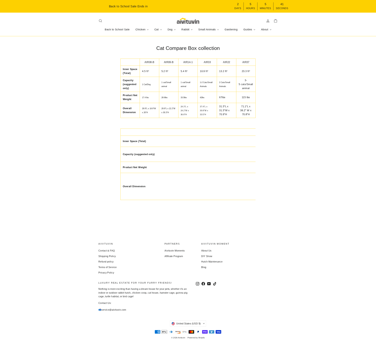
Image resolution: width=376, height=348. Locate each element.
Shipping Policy (107, 256)
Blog (203, 267)
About (265, 29)
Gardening (231, 29)
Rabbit (185, 29)
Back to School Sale (117, 29)
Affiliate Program (173, 256)
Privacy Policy (106, 272)
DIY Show (206, 256)
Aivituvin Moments (174, 250)
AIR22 (226, 62)
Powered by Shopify (196, 338)
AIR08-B (149, 62)
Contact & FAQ (106, 250)
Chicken (140, 29)
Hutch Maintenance (212, 261)
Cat (157, 29)
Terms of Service (107, 267)
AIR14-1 (188, 62)
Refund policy (106, 261)
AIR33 (207, 62)
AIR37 (245, 62)
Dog (170, 29)
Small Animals (207, 29)
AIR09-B (169, 62)
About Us (206, 250)
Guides (248, 29)
